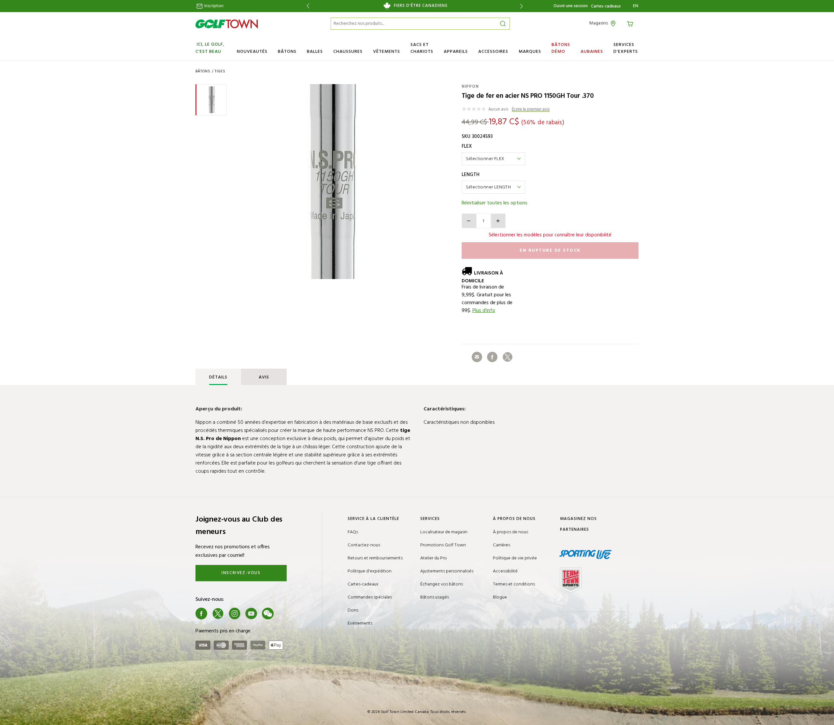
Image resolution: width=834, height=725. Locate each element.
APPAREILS (456, 51)
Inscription (213, 6)
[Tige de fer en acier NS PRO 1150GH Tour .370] (332, 181)
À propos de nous (510, 532)
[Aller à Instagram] (234, 613)
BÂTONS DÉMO (561, 48)
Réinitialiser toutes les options (494, 203)
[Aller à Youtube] (251, 613)
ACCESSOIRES (493, 51)
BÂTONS (287, 51)
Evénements (360, 623)
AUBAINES (592, 51)
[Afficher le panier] (631, 23)
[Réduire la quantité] (469, 221)
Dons (353, 610)
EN (636, 6)
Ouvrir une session (571, 6)
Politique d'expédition (370, 571)
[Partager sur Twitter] (507, 357)
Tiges (220, 71)
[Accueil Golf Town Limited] (226, 24)
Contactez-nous (364, 545)
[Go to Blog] (284, 613)
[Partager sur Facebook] (492, 357)
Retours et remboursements (375, 558)
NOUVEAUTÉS (252, 51)
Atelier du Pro (433, 558)
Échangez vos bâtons (441, 584)
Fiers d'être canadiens (421, 5)
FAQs (353, 532)
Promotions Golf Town (443, 545)
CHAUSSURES (348, 51)
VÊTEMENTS (386, 51)
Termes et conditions (514, 584)
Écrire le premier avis (531, 110)
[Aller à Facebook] (201, 613)
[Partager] (477, 357)
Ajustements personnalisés (446, 571)
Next (522, 6)
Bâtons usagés (434, 597)
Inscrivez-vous (241, 573)
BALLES (315, 51)
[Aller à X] (218, 613)
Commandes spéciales (370, 597)
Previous (306, 6)
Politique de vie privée (515, 558)
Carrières (501, 545)
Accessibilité (505, 571)
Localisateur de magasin (443, 532)
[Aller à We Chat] (268, 613)
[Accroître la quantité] (498, 221)
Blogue (500, 597)
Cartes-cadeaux (606, 6)
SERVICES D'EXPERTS (625, 48)
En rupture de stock (550, 250)
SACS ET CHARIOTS (421, 48)
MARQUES (530, 51)
